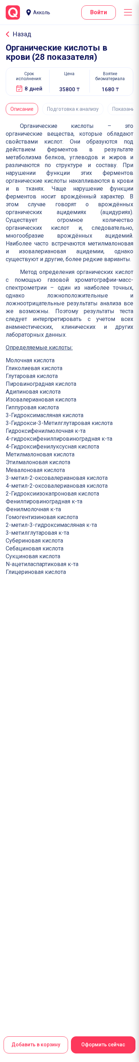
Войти (98, 12)
